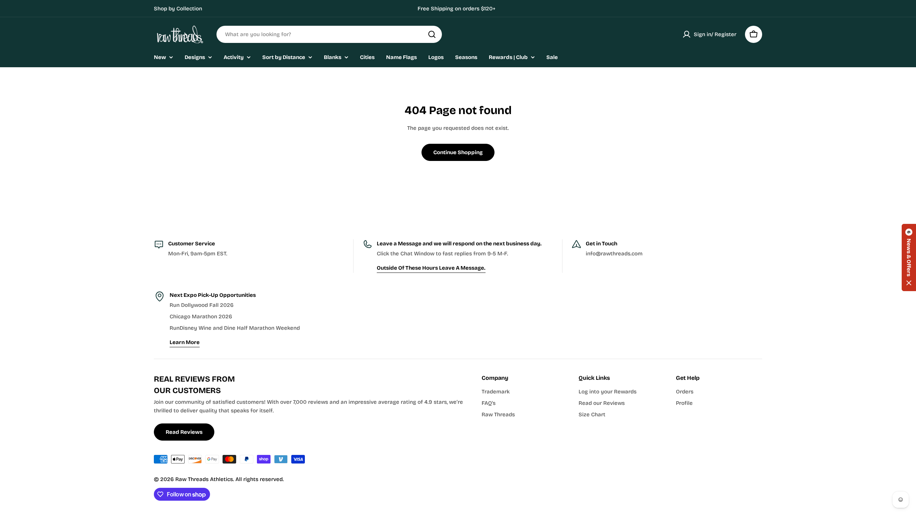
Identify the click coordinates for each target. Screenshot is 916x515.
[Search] (432, 34)
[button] (909, 257)
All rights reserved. (259, 479)
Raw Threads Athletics (204, 479)
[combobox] (329, 34)
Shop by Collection (178, 8)
